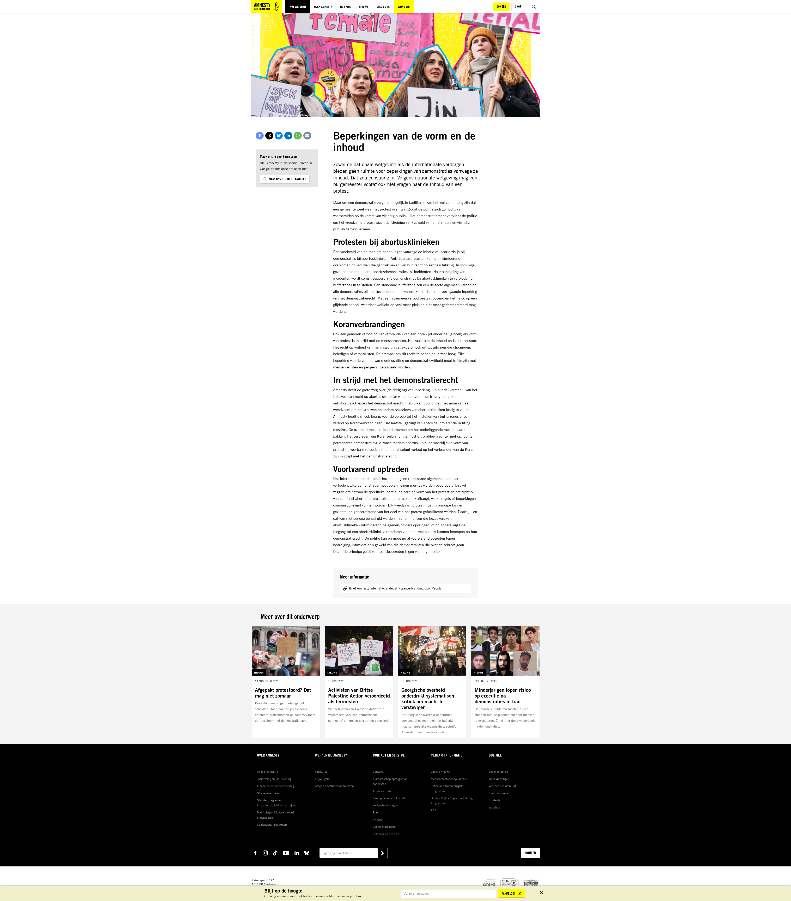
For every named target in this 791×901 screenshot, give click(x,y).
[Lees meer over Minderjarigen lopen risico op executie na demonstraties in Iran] (505, 682)
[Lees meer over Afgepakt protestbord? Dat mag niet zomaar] (286, 682)
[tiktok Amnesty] (275, 852)
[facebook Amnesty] (255, 852)
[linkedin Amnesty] (296, 852)
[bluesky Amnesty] (306, 852)
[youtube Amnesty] (286, 852)
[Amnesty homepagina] (266, 6)
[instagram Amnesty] (265, 852)
